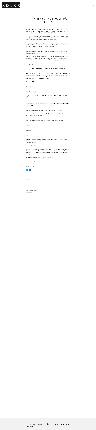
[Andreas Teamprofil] (47, 157)
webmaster (30, 192)
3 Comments (29, 193)
